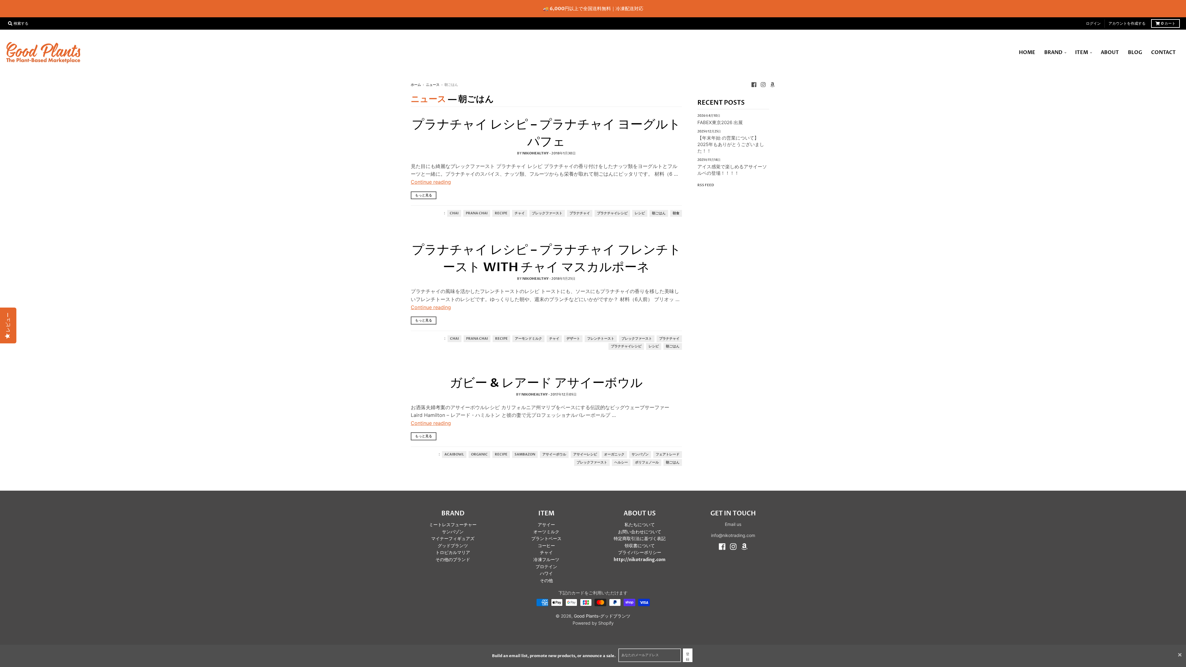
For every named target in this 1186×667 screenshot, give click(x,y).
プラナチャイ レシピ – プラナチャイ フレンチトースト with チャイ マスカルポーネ (546, 258)
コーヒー (546, 546)
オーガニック (614, 454)
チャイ (520, 213)
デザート (573, 339)
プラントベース (546, 539)
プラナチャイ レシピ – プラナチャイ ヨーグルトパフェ (546, 133)
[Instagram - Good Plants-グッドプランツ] (763, 84)
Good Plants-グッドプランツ (602, 616)
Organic (479, 454)
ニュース (432, 84)
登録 (687, 657)
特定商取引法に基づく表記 (640, 539)
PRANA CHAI (477, 213)
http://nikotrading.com (640, 560)
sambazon (525, 454)
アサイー (546, 525)
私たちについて (640, 525)
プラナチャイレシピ (612, 213)
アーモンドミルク (528, 339)
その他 (546, 581)
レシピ (640, 213)
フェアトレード (667, 454)
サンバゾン (640, 454)
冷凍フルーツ (546, 560)
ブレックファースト (547, 213)
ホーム (416, 84)
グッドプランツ (453, 546)
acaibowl (454, 454)
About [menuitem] (1110, 52)
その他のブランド (452, 560)
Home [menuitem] (1027, 52)
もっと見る (423, 195)
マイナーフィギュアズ (452, 539)
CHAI (454, 213)
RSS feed (705, 185)
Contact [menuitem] (1163, 52)
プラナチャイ (580, 213)
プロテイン (546, 567)
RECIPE (501, 213)
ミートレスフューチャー (453, 525)
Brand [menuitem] (1053, 52)
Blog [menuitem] (1135, 52)
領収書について (640, 546)
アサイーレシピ (585, 454)
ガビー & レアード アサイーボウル (546, 383)
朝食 (676, 213)
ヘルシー (621, 462)
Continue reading (431, 182)
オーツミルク (546, 532)
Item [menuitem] (1081, 52)
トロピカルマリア (452, 553)
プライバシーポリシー (639, 553)
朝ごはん (659, 213)
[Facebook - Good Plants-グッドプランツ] (754, 84)
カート (1168, 23)
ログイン (1093, 23)
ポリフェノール (647, 462)
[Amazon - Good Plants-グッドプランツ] (772, 84)
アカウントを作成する (1127, 23)
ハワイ (546, 574)
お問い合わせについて (639, 532)
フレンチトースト (600, 339)
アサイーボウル (554, 454)
